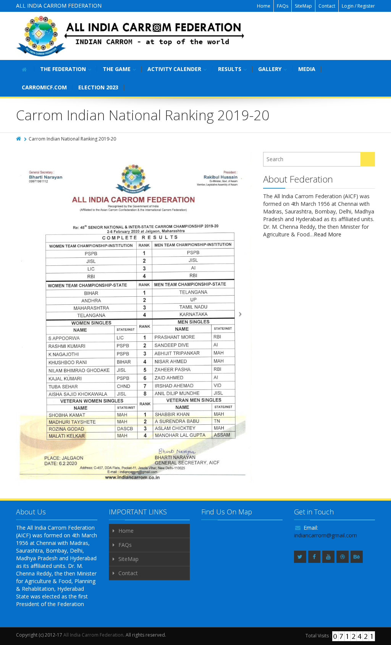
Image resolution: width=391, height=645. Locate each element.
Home (263, 6)
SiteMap (303, 6)
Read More (327, 234)
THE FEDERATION (63, 69)
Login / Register (358, 6)
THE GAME (117, 69)
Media (306, 69)
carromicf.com (44, 87)
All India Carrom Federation (93, 635)
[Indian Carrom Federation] (130, 36)
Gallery (269, 69)
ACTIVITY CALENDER (174, 69)
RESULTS (229, 69)
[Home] (19, 139)
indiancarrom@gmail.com (325, 535)
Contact (326, 6)
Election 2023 (98, 87)
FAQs (282, 6)
